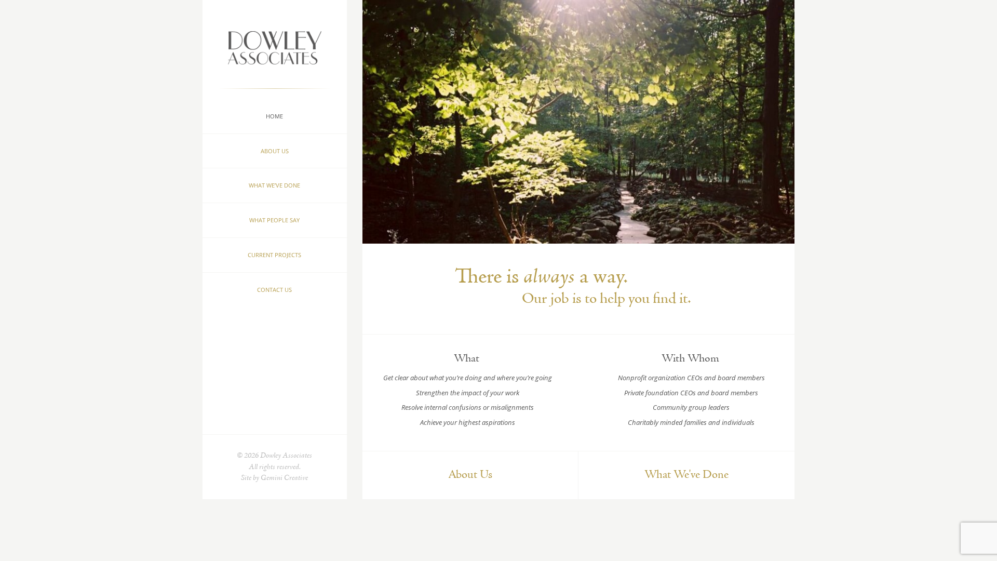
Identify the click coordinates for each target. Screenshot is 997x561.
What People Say (274, 220)
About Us (275, 151)
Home (274, 116)
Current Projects (274, 255)
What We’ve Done (274, 185)
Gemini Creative (284, 478)
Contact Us (274, 289)
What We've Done (686, 475)
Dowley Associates (275, 32)
